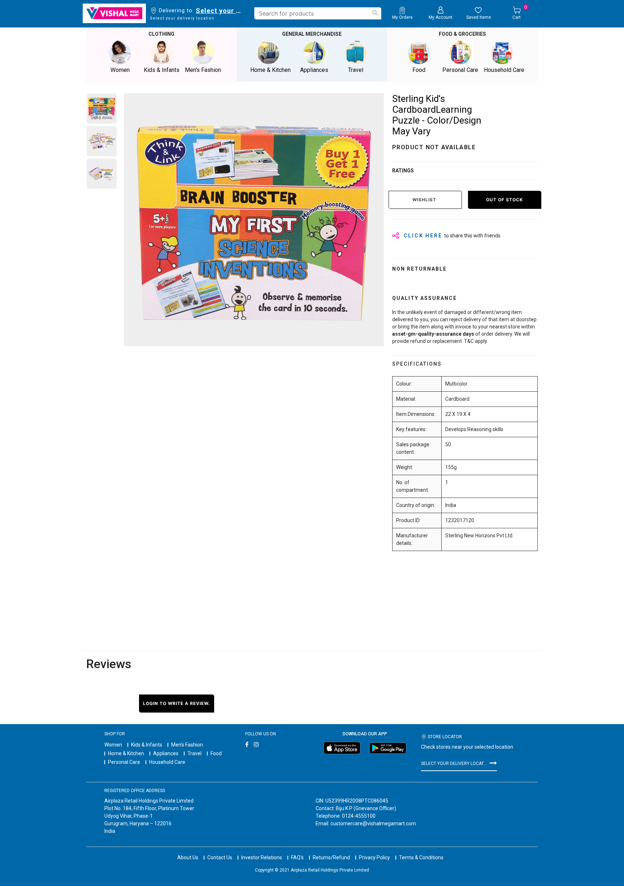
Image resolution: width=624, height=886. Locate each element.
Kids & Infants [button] (161, 69)
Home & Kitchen (126, 753)
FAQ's (297, 857)
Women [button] (120, 69)
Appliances (165, 753)
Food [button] (418, 69)
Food (216, 753)
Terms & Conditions (421, 857)
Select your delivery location (220, 10)
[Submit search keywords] (375, 13)
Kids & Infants (146, 745)
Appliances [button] (314, 69)
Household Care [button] (504, 69)
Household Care (167, 762)
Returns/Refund (331, 857)
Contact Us (219, 857)
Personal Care (124, 762)
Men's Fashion (187, 745)
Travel (194, 753)
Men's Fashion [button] (203, 69)
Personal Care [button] (460, 69)
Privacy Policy (374, 857)
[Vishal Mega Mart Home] (114, 13)
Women (113, 745)
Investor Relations (261, 857)
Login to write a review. (176, 703)
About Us (187, 857)
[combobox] (317, 13)
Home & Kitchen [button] (270, 69)
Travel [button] (355, 69)
